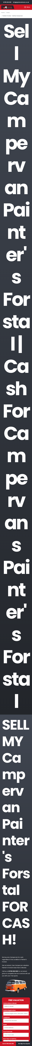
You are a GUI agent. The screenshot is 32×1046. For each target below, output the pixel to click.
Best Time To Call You (9, 1039)
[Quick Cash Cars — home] (7, 7)
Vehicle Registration (9, 1010)
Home (3, 12)
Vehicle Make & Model (9, 1003)
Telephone (6, 1017)
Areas (8, 12)
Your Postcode (7, 1031)
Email (5, 1024)
